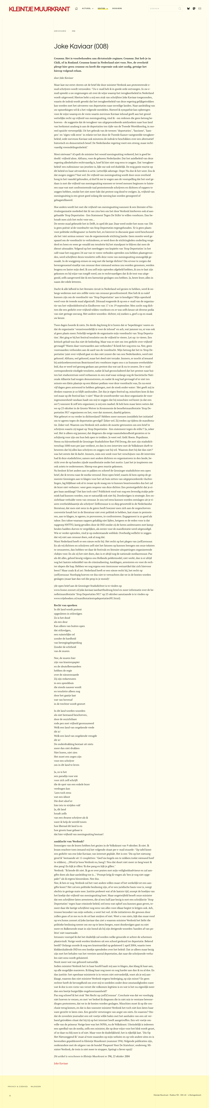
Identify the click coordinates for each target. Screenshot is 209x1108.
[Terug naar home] (39, 8)
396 (73, 31)
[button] (10, 1096)
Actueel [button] (86, 8)
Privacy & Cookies (18, 1087)
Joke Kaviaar (61, 1063)
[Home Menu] (76, 8)
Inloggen (36, 1087)
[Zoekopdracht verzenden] (180, 8)
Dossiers (117, 8)
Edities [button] (101, 8)
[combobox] (166, 8)
